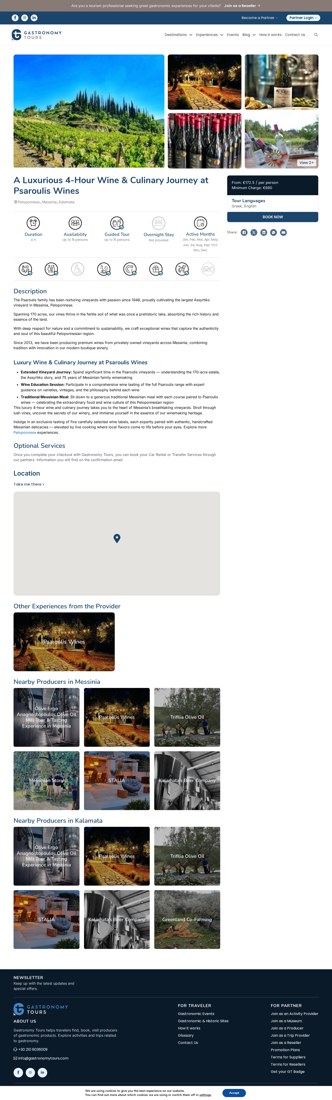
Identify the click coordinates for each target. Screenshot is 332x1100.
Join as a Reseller (286, 1043)
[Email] (283, 232)
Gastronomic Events (196, 1014)
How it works (270, 34)
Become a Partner (258, 17)
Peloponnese (25, 432)
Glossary (186, 1035)
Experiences (207, 34)
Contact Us (295, 34)
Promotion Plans (285, 1050)
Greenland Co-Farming (187, 919)
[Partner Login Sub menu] (316, 18)
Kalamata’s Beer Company (187, 780)
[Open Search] (316, 35)
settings (205, 1095)
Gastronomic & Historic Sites (203, 1021)
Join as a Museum (286, 1021)
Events (233, 34)
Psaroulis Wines (64, 642)
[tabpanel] (117, 539)
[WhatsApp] (273, 232)
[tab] (28, 473)
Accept (234, 1093)
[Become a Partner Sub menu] (277, 18)
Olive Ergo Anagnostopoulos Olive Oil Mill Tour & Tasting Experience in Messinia (46, 717)
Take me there (28, 484)
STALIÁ (116, 780)
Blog (246, 34)
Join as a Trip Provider (290, 1035)
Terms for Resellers (288, 1064)
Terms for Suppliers (288, 1057)
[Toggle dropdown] (191, 35)
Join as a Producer (287, 1028)
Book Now (273, 217)
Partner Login (301, 17)
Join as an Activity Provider (294, 1014)
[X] (253, 232)
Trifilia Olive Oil (187, 717)
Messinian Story (46, 780)
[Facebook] (244, 232)
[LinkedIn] (263, 232)
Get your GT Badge (288, 1072)
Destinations (176, 34)
